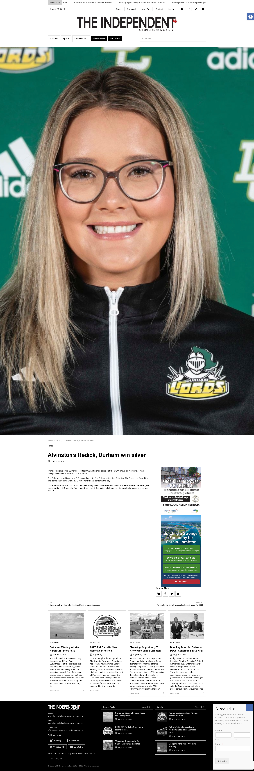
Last (235, 739)
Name (219, 730)
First (217, 739)
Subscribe (222, 761)
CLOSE (249, 707)
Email (219, 744)
